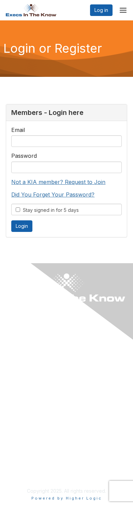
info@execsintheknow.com (38, 447)
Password (24, 155)
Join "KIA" (19, 392)
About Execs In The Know (37, 437)
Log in (101, 10)
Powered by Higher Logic (66, 498)
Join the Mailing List (29, 457)
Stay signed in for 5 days (49, 210)
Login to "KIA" (23, 372)
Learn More (21, 382)
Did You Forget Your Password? (52, 194)
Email (18, 129)
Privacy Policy (24, 474)
